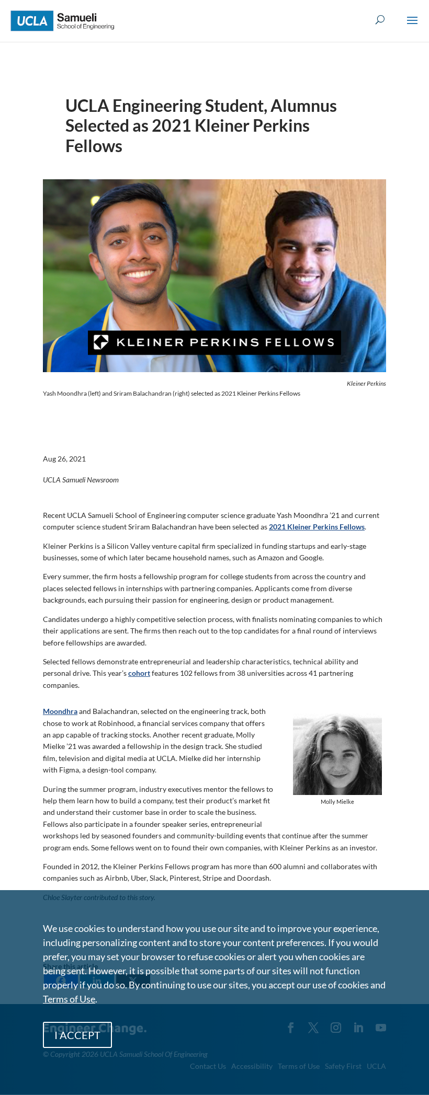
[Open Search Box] (380, 20)
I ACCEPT (77, 1035)
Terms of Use (69, 999)
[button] (412, 27)
